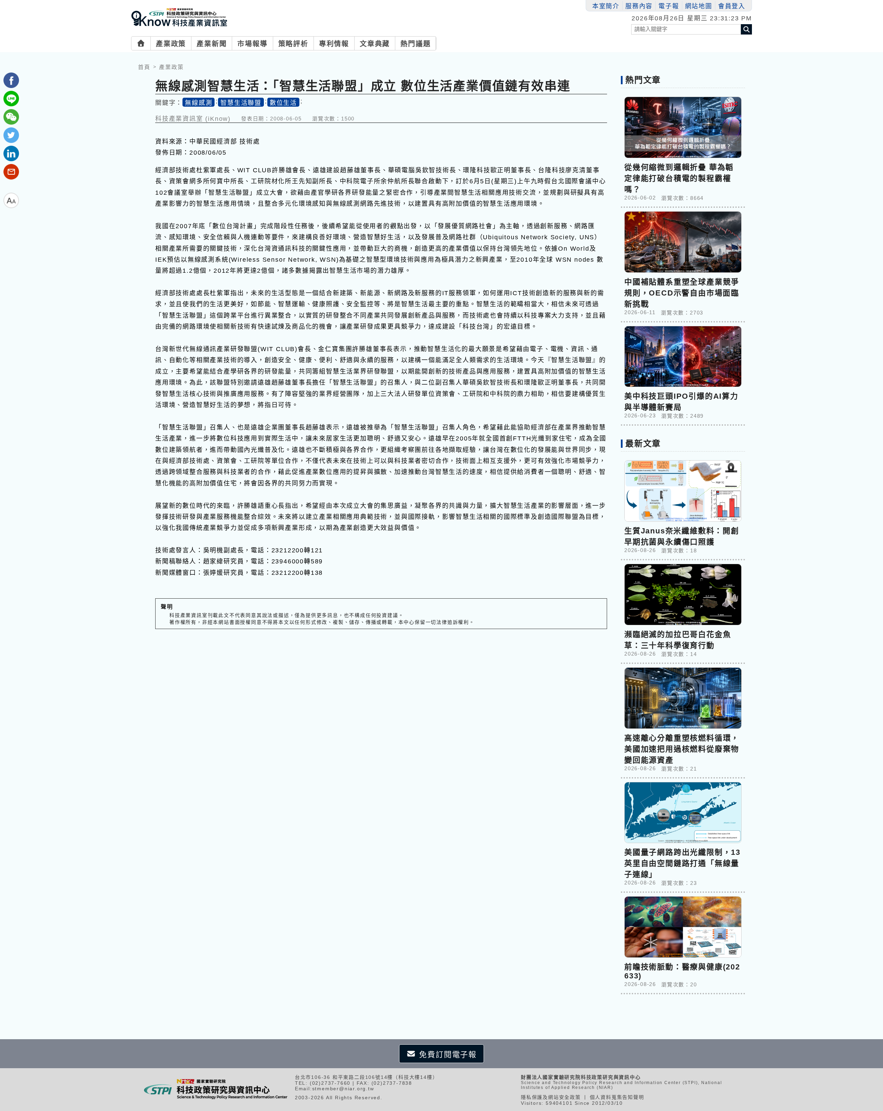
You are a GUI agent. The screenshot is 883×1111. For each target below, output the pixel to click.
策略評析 (293, 44)
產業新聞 (212, 44)
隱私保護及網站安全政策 (551, 1097)
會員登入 (731, 6)
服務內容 (639, 6)
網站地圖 (698, 6)
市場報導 (252, 44)
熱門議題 (415, 44)
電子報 (668, 6)
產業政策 (171, 44)
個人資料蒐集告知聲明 (617, 1097)
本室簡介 (605, 6)
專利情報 (334, 44)
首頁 (144, 67)
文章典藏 (375, 44)
